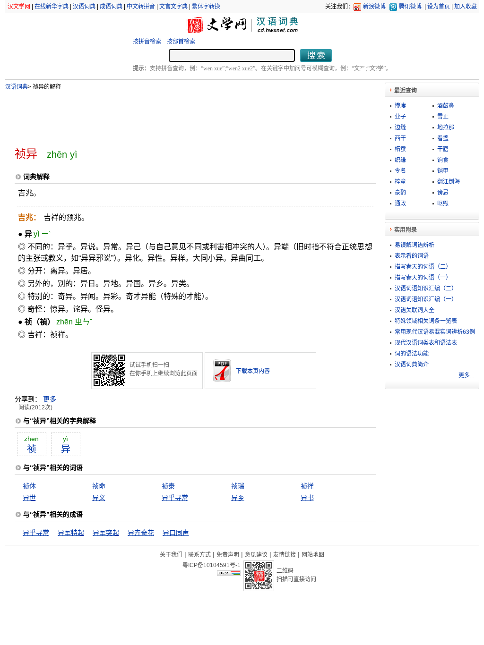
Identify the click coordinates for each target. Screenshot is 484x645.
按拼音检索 (147, 41)
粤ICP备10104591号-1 (211, 565)
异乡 (237, 497)
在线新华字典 (52, 6)
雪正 (443, 116)
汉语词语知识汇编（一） (426, 299)
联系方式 (199, 555)
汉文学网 (19, 6)
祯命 (98, 486)
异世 (29, 497)
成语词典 (111, 6)
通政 (400, 203)
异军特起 (71, 532)
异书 (307, 497)
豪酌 (400, 192)
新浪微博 (374, 6)
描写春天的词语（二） (423, 266)
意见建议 (256, 555)
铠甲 (443, 171)
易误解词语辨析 (414, 245)
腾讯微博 (410, 6)
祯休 (29, 486)
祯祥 (307, 486)
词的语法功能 (412, 353)
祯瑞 (237, 486)
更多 (49, 399)
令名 (400, 171)
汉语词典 (84, 6)
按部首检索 (181, 41)
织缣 (400, 160)
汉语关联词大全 (414, 310)
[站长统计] (229, 573)
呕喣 (443, 203)
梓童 (400, 181)
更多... (466, 375)
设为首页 (438, 6)
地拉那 (445, 127)
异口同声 (176, 532)
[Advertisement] (180, 114)
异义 (98, 497)
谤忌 (443, 192)
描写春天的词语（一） (423, 277)
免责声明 (227, 555)
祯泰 (168, 486)
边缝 (400, 127)
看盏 (443, 138)
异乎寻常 (175, 497)
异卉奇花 (141, 532)
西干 (400, 138)
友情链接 (284, 555)
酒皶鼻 (445, 105)
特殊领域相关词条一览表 (426, 321)
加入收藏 (465, 6)
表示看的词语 (412, 256)
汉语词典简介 (412, 364)
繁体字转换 (206, 6)
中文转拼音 (141, 6)
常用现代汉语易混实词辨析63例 (435, 332)
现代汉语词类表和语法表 (426, 342)
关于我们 (171, 555)
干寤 (443, 149)
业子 (400, 116)
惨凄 (400, 105)
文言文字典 (173, 6)
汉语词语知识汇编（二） (426, 288)
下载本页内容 (253, 371)
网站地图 (313, 555)
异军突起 (106, 532)
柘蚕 (400, 149)
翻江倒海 (448, 181)
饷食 (443, 160)
